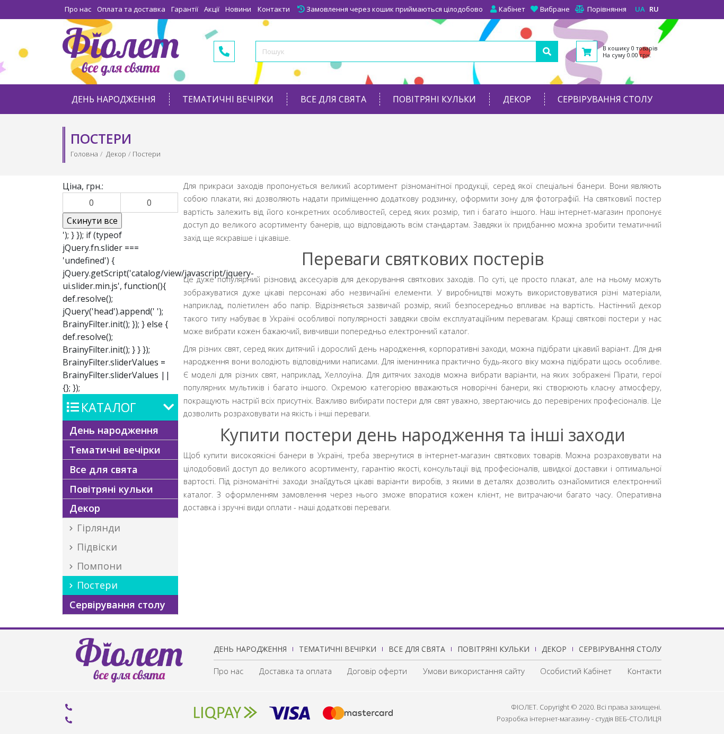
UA (640, 9)
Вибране (555, 9)
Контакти (274, 9)
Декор (517, 99)
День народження (114, 99)
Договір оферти (377, 671)
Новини (238, 9)
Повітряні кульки (434, 99)
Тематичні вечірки (227, 99)
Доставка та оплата (295, 671)
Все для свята (333, 99)
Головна (84, 154)
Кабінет (512, 9)
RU (654, 9)
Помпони (98, 566)
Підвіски (95, 546)
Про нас (78, 9)
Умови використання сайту (474, 671)
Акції (211, 9)
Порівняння (606, 9)
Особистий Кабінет (576, 671)
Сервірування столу (605, 99)
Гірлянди (97, 527)
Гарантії (184, 9)
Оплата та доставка (131, 9)
